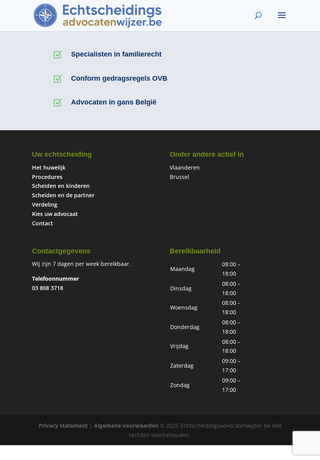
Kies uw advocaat (55, 214)
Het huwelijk (49, 167)
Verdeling (44, 204)
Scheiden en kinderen (61, 185)
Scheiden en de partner (63, 195)
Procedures (47, 176)
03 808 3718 (47, 288)
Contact (42, 223)
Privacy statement (63, 425)
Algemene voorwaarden (126, 425)
